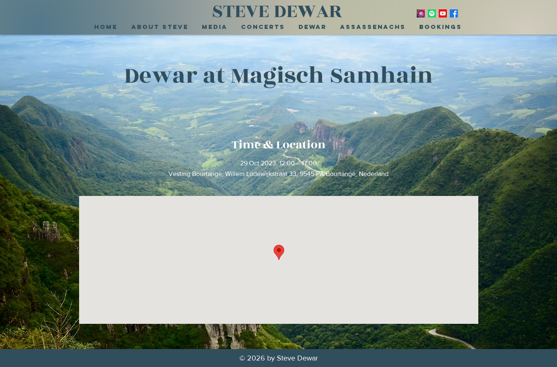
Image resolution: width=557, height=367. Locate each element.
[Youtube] (443, 13)
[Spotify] (432, 13)
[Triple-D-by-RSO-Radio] (421, 13)
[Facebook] (454, 13)
